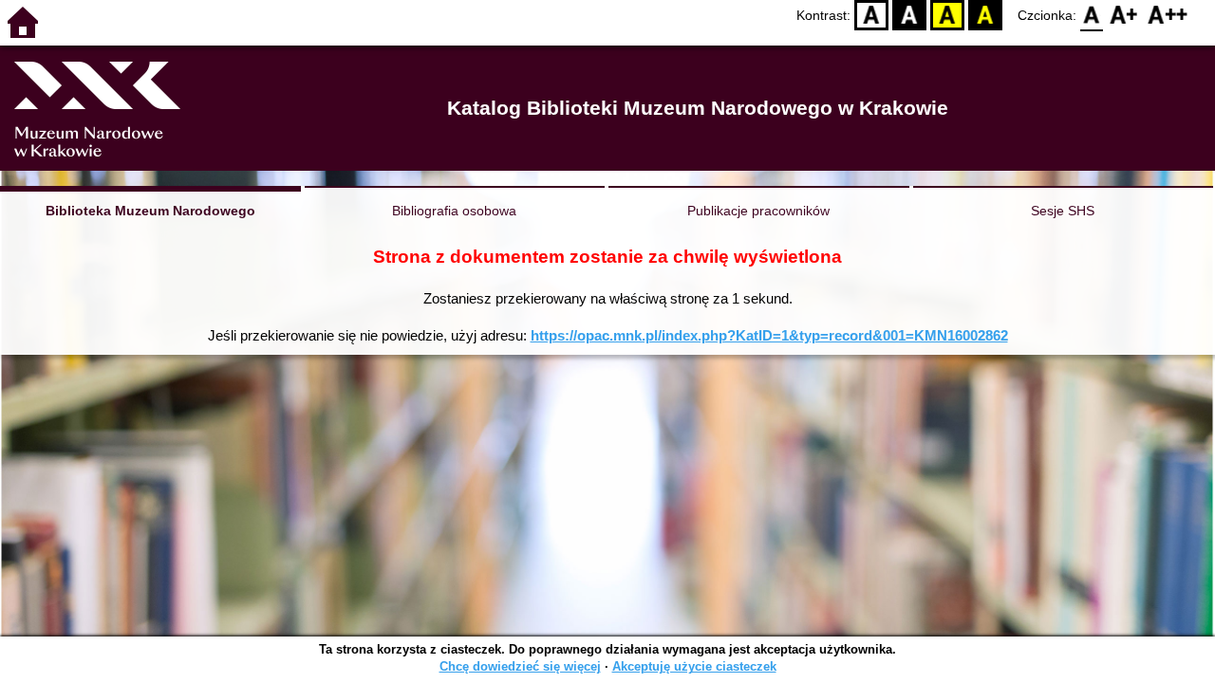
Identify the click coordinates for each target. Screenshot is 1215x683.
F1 (1124, 15)
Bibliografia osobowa (454, 210)
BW (909, 15)
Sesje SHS (1062, 210)
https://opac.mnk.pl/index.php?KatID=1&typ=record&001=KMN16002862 (769, 335)
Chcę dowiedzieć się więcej (520, 666)
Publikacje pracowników (758, 210)
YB (947, 15)
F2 (1168, 15)
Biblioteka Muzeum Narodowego (150, 210)
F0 (1092, 15)
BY (985, 15)
